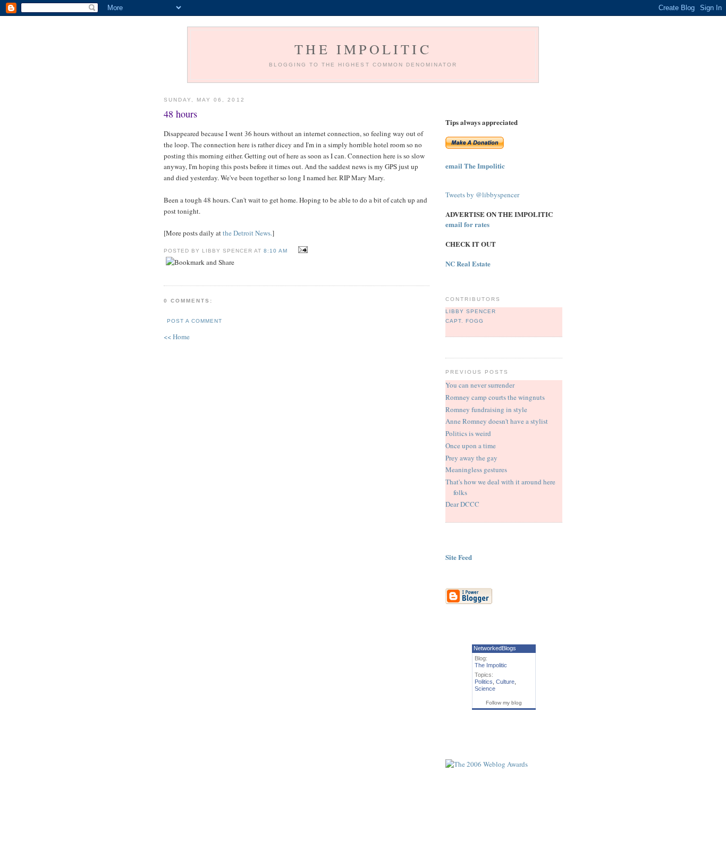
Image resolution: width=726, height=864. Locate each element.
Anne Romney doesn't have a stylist (496, 421)
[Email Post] (301, 250)
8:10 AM (276, 251)
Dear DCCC (462, 504)
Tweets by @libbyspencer (482, 194)
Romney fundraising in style (486, 409)
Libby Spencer (470, 311)
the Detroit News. (247, 233)
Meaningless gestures (476, 469)
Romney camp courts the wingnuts (495, 397)
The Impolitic (363, 49)
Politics (484, 681)
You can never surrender (479, 385)
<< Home (177, 336)
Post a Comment (194, 321)
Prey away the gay (471, 458)
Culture (505, 681)
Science (485, 688)
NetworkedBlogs (495, 648)
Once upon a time (470, 445)
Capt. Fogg (464, 321)
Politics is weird (468, 433)
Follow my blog (504, 703)
